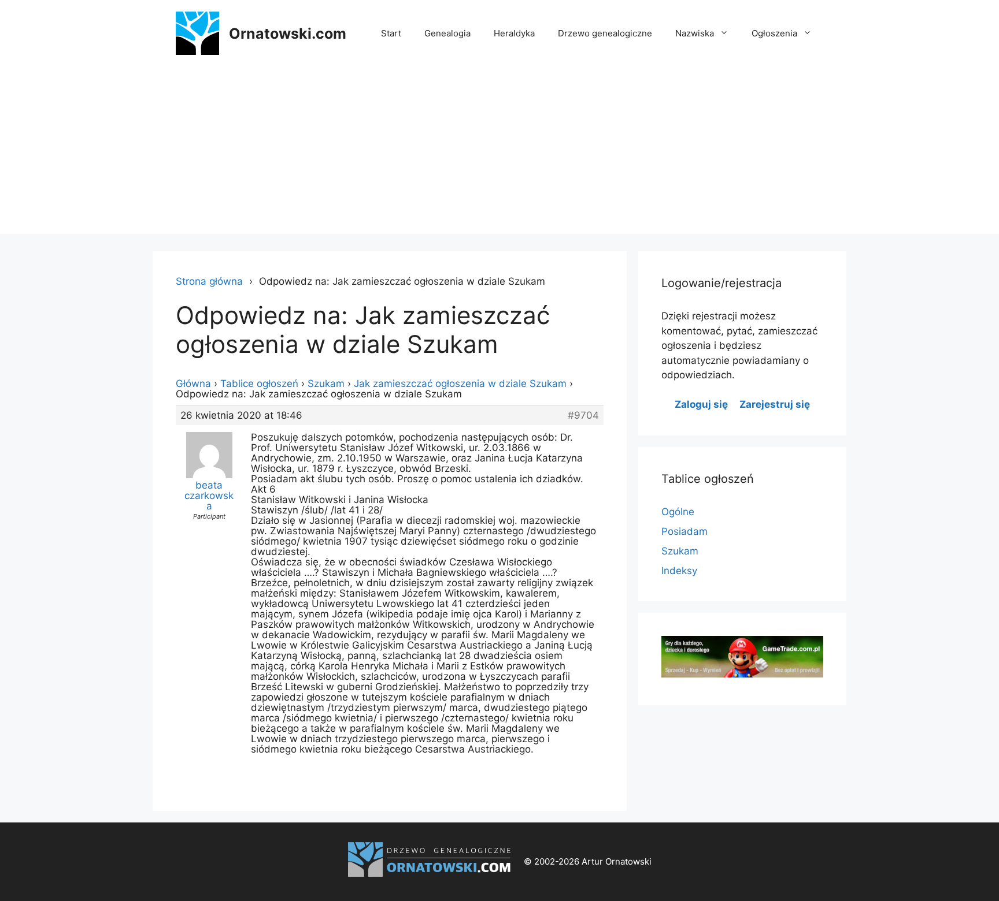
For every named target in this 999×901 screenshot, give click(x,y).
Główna (193, 383)
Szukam (326, 383)
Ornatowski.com (287, 33)
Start (391, 33)
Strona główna (209, 281)
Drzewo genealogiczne (605, 33)
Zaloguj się (701, 404)
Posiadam (684, 531)
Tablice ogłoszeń (259, 383)
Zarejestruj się (774, 404)
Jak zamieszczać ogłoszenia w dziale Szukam (460, 383)
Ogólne (677, 511)
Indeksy (679, 570)
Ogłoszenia (774, 33)
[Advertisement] (499, 153)
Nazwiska (694, 33)
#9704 (583, 415)
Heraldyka (514, 33)
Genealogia (447, 33)
